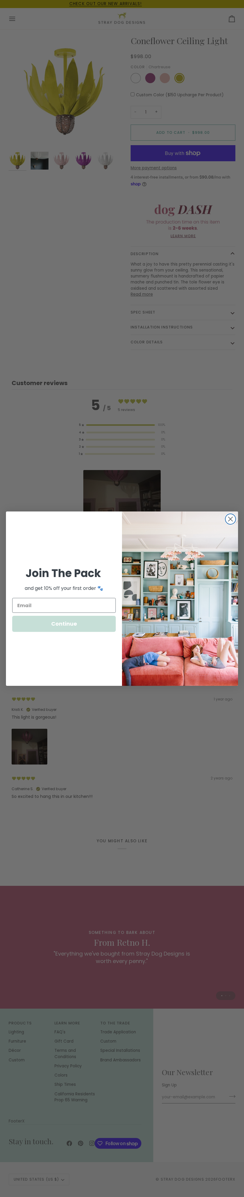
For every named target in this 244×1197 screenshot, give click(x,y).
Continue (64, 623)
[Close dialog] (230, 519)
